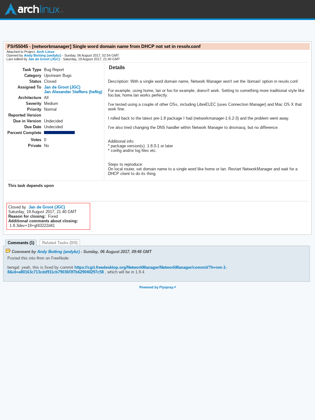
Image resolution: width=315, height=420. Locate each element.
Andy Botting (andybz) (42, 55)
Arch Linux (34, 9)
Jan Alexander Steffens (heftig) (73, 91)
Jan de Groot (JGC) (44, 59)
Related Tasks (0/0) (60, 242)
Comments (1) (21, 242)
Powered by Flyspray (156, 287)
